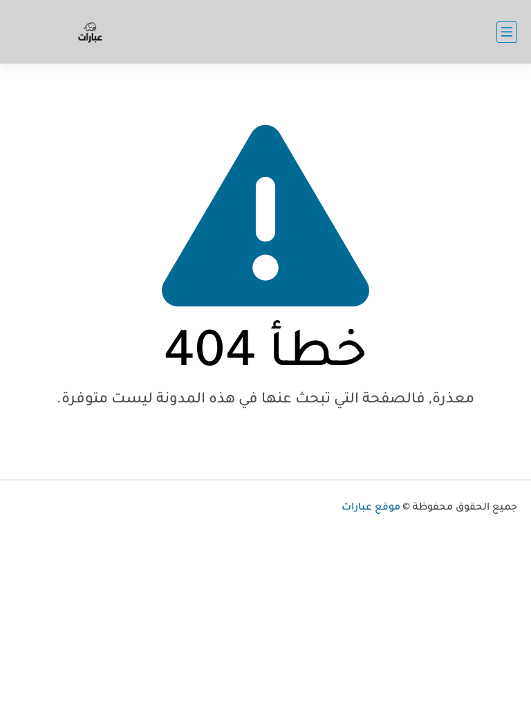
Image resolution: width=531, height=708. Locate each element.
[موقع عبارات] (90, 32)
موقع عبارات (371, 508)
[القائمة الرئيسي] (506, 32)
